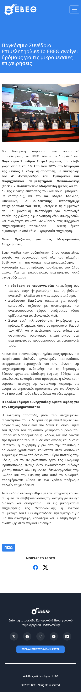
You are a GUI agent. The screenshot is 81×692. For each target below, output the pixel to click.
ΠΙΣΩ (8, 547)
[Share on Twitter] (45, 567)
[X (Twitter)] (14, 636)
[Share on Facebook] (35, 567)
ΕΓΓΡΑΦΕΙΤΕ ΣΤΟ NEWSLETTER (40, 649)
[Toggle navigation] (74, 9)
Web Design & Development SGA (40, 675)
